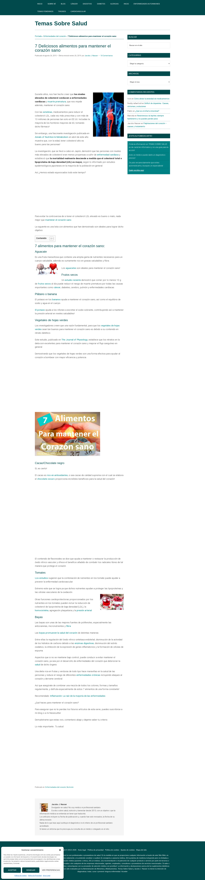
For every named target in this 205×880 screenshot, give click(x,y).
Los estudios (41, 578)
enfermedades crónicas (88, 675)
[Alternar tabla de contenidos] (50, 239)
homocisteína (41, 610)
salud (37, 664)
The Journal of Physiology (74, 339)
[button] (60, 850)
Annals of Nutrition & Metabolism (51, 137)
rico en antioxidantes (57, 475)
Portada (38, 36)
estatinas (47, 112)
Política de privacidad (96, 850)
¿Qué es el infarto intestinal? (147, 111)
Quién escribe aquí (136, 170)
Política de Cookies (20, 875)
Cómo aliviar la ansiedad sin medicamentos (151, 99)
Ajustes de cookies (128, 850)
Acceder (124, 871)
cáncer (57, 287)
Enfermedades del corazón (54, 36)
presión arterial (84, 610)
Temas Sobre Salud (61, 23)
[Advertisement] (79, 75)
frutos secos (44, 283)
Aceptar (12, 870)
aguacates (71, 268)
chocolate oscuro (46, 479)
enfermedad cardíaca (108, 154)
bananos (56, 299)
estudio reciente (73, 280)
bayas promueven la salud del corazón (58, 632)
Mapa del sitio (141, 850)
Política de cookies (112, 850)
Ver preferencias (51, 870)
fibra (68, 626)
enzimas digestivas (84, 643)
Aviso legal (82, 850)
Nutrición (70, 787)
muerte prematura (57, 101)
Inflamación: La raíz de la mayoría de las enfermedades (77, 696)
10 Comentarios (106, 56)
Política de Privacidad (35, 875)
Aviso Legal (46, 875)
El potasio (40, 310)
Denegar (30, 870)
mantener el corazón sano (58, 220)
